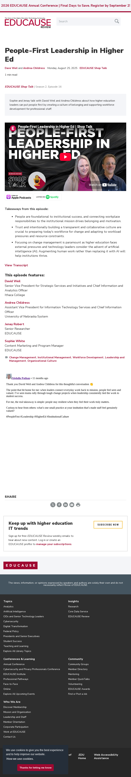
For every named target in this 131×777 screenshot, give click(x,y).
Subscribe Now (108, 524)
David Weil (12, 281)
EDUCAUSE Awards (79, 689)
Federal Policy (11, 631)
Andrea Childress (34, 68)
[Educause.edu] (20, 565)
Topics (7, 601)
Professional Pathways (15, 679)
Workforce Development (88, 357)
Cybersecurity (10, 621)
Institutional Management (54, 357)
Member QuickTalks (79, 679)
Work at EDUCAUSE (14, 731)
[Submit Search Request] (117, 21)
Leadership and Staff (14, 717)
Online (7, 689)
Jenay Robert (14, 324)
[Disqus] (65, 415)
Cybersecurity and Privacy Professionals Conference (31, 669)
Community (75, 659)
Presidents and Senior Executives (21, 636)
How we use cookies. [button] (20, 758)
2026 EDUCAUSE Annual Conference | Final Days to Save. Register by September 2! (65, 5)
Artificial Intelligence (14, 611)
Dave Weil (11, 68)
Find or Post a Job (77, 694)
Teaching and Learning (15, 646)
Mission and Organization (17, 712)
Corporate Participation (15, 727)
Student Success (12, 641)
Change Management (22, 357)
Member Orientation (14, 722)
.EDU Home (82, 756)
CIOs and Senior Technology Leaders (23, 616)
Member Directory (78, 669)
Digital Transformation (15, 626)
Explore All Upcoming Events (19, 694)
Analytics (8, 606)
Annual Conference (14, 664)
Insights (73, 601)
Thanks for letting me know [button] (36, 767)
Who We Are (11, 702)
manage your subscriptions (53, 544)
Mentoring (73, 674)
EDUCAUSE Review (79, 616)
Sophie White (15, 341)
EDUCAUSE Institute (14, 674)
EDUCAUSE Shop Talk (93, 68)
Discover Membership (15, 707)
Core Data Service (78, 611)
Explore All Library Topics (17, 651)
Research (73, 606)
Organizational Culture (42, 361)
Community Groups (78, 664)
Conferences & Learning (19, 659)
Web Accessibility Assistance (106, 756)
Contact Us (9, 736)
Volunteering (75, 684)
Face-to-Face (10, 684)
